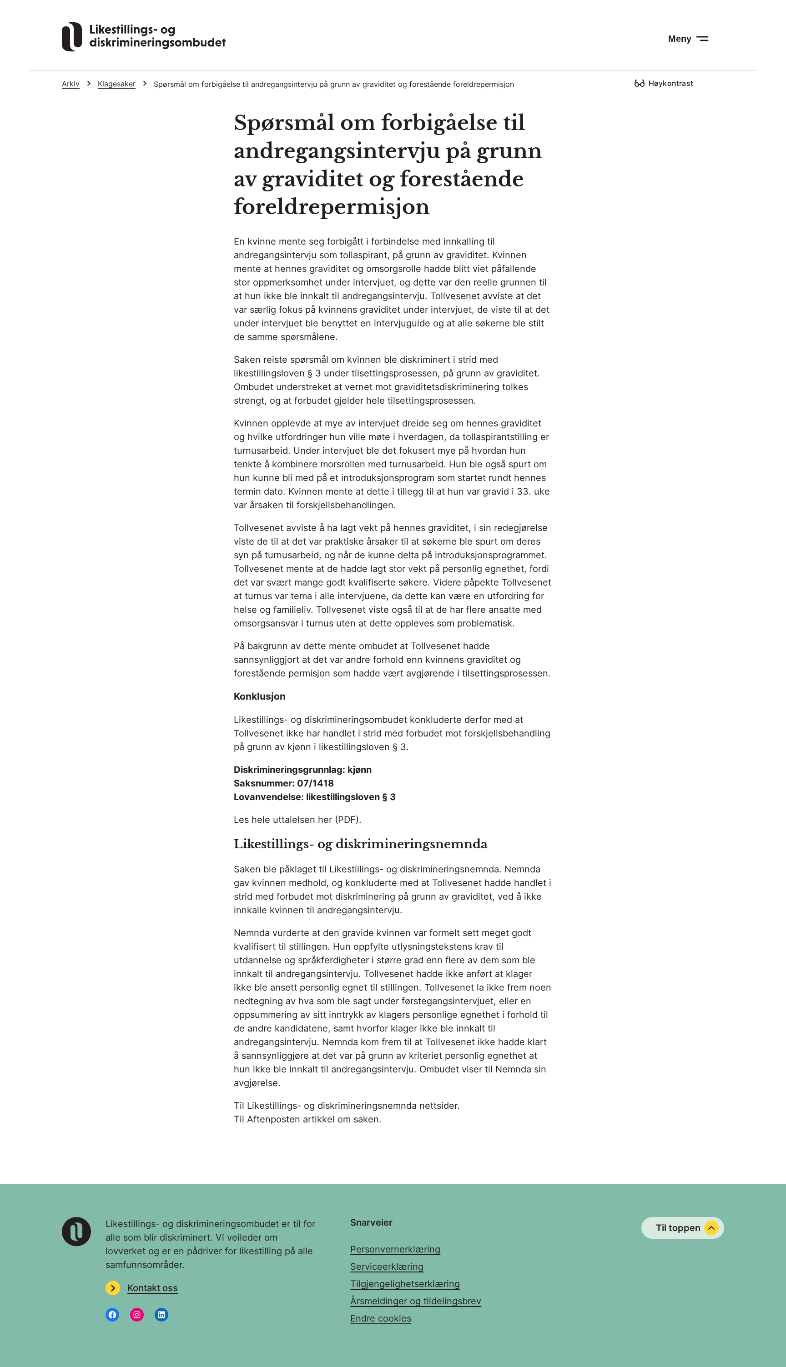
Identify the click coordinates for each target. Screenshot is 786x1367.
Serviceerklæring (386, 1266)
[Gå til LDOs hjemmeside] (144, 48)
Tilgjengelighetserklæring (405, 1283)
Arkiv (71, 83)
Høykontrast (671, 83)
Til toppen (678, 1227)
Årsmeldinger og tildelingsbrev (415, 1301)
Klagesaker (117, 83)
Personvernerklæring (395, 1249)
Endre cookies (380, 1318)
